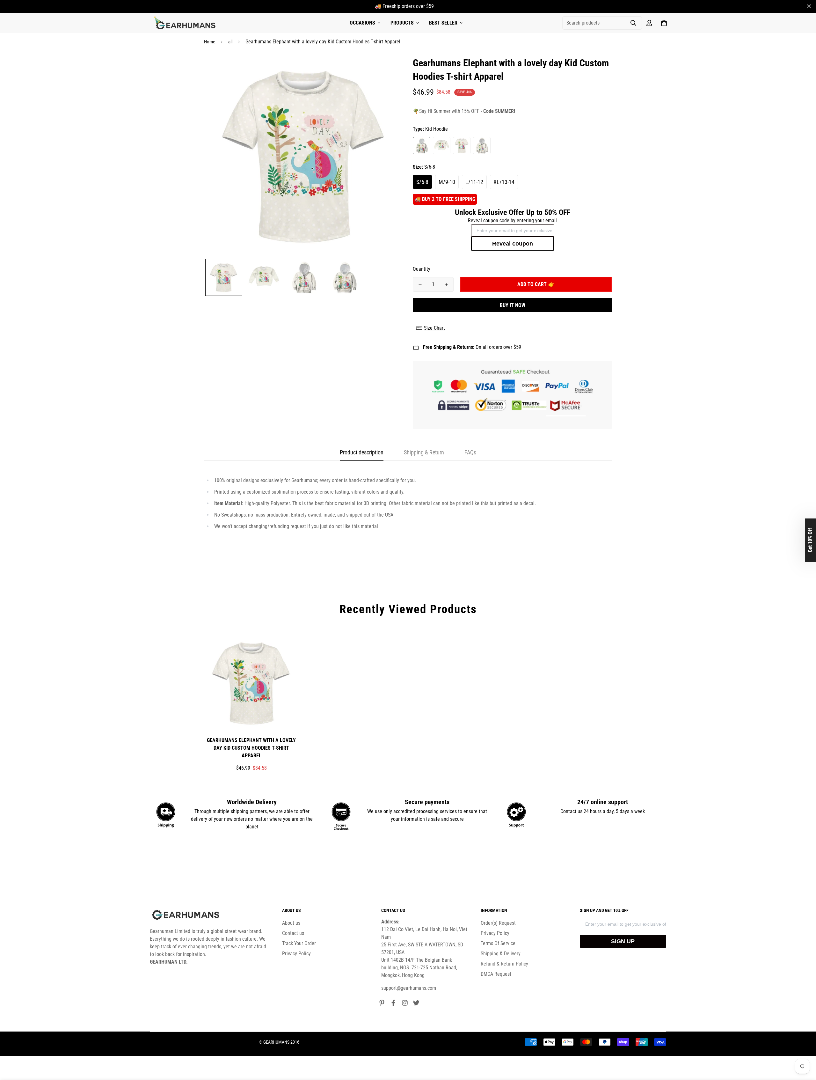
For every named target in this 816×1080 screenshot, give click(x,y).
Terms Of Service (498, 943)
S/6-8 (422, 182)
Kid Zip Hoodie (482, 145)
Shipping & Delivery (501, 954)
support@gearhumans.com (408, 988)
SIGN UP (623, 941)
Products (402, 23)
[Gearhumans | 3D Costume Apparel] (186, 23)
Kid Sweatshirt (441, 145)
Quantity (421, 269)
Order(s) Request (498, 923)
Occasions (362, 23)
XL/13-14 (503, 182)
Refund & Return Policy (504, 964)
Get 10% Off (810, 540)
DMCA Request (496, 974)
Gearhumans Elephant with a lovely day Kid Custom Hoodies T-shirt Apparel (251, 748)
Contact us (293, 933)
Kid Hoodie (421, 145)
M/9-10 (447, 182)
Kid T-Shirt (461, 145)
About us (291, 923)
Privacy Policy (296, 954)
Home (209, 42)
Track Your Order (299, 943)
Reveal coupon (512, 243)
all (230, 42)
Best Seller (443, 23)
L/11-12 (474, 182)
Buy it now (512, 305)
